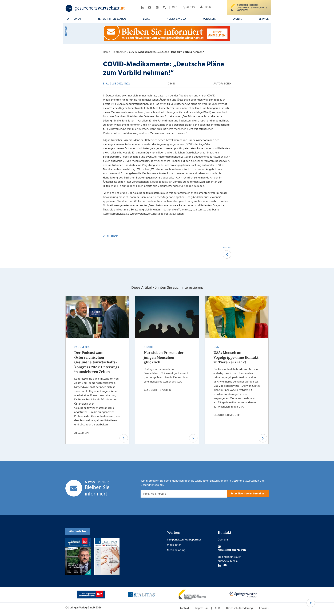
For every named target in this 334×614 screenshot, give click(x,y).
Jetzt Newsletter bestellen (248, 494)
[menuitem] (174, 7)
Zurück (112, 236)
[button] (73, 19)
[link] (95, 8)
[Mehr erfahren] (91, 594)
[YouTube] (225, 565)
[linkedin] (219, 565)
